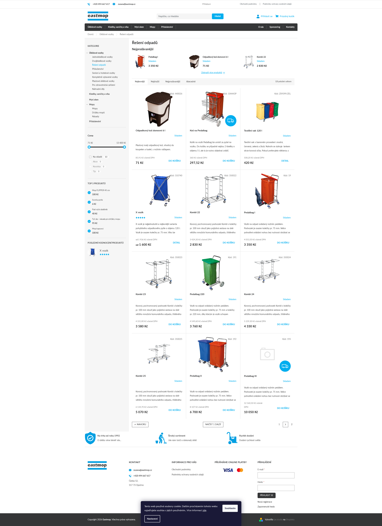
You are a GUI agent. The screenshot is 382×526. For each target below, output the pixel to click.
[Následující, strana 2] (285, 424)
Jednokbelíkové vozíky (102, 57)
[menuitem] (95, 27)
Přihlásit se (266, 495)
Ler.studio (278, 520)
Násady (95, 117)
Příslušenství (97, 69)
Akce (97, 162)
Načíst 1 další (213, 424)
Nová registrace (265, 502)
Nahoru (141, 424)
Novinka (98, 167)
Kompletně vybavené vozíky (105, 77)
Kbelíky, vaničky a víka (99, 94)
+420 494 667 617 (141, 476)
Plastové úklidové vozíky (103, 81)
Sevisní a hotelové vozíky (103, 73)
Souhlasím (230, 508)
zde (204, 510)
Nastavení (152, 519)
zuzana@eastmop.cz (142, 470)
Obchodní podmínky (248, 4)
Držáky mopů (98, 113)
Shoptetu (290, 520)
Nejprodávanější (172, 82)
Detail (284, 161)
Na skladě (100, 157)
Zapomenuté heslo (266, 507)
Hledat (218, 16)
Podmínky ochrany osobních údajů (277, 4)
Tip (96, 171)
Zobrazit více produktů (211, 73)
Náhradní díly (98, 89)
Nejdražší (155, 82)
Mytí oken (93, 100)
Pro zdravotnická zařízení (103, 85)
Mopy (92, 105)
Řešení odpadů (99, 65)
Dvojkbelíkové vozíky (101, 61)
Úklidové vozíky (96, 53)
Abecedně (190, 82)
